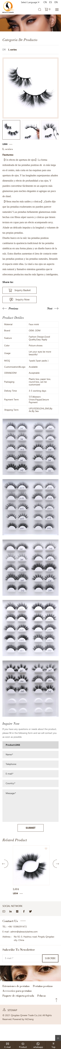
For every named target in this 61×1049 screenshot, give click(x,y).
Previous (13, 308)
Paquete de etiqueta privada (18, 995)
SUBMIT (30, 827)
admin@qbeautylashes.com (24, 931)
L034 (15, 889)
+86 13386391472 (17, 926)
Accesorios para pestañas (17, 990)
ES (50, 2)
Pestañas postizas (43, 986)
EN (56, 2)
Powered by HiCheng (23, 1019)
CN (45, 2)
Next (49, 308)
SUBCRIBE (50, 958)
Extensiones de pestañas (16, 986)
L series (12, 49)
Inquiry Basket (23, 290)
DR (4, 49)
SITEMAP (12, 1010)
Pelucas (41, 995)
